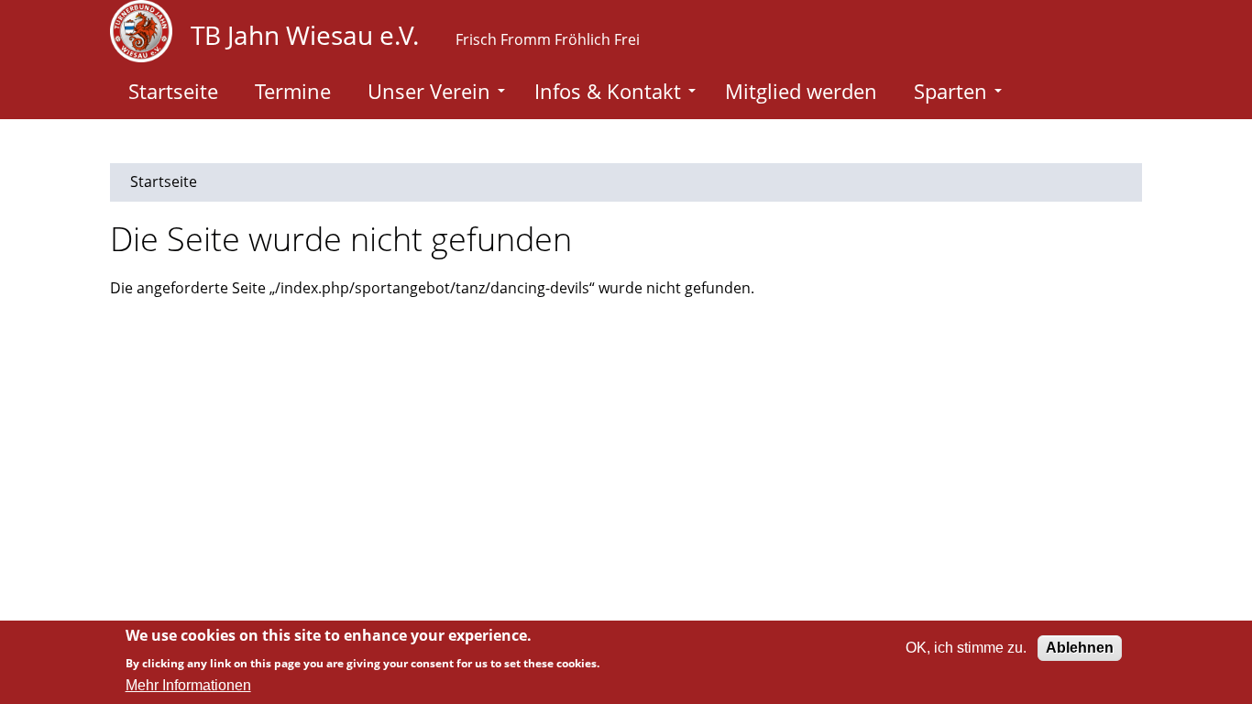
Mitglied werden (801, 90)
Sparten (950, 90)
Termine (293, 90)
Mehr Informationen (188, 685)
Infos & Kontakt (607, 90)
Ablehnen (1080, 647)
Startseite (173, 90)
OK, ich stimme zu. (966, 647)
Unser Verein (429, 90)
